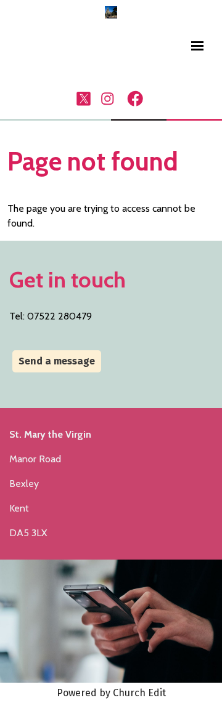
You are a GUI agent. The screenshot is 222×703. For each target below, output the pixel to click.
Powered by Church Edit (111, 693)
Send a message (56, 361)
